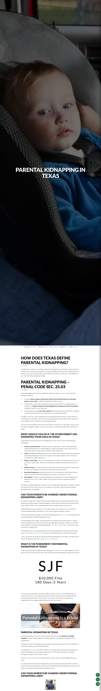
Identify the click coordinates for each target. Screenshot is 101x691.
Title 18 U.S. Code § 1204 (59, 525)
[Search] (98, 689)
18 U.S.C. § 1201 (63, 515)
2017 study (33, 650)
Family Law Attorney (37, 453)
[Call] (98, 679)
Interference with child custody (30, 658)
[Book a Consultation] (98, 675)
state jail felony (60, 550)
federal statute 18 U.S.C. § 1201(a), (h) (46, 539)
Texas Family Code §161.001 (33, 533)
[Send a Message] (98, 684)
